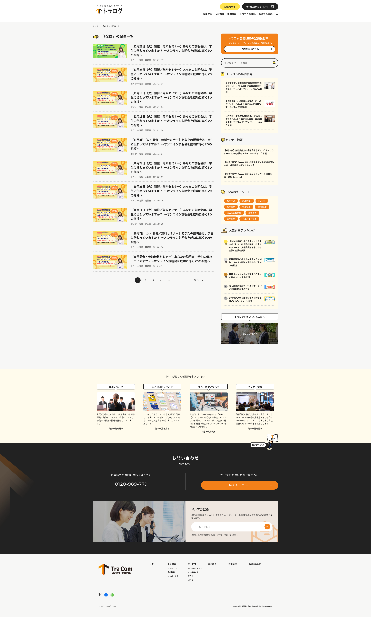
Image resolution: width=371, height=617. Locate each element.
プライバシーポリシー (215, 535)
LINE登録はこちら (249, 49)
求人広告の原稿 (234, 212)
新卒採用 (231, 218)
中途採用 (246, 206)
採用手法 (231, 200)
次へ (196, 280)
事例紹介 (212, 564)
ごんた (190, 576)
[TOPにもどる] (272, 441)
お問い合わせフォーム (239, 485)
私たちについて (174, 568)
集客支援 (232, 14)
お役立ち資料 (265, 14)
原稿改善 (252, 212)
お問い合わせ (229, 6)
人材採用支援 (193, 572)
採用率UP (262, 206)
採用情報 (233, 564)
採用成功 (231, 206)
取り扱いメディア (195, 568)
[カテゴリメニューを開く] (276, 14)
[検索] (274, 63)
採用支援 (207, 14)
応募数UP (246, 200)
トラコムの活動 (247, 14)
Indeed (261, 200)
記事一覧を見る (116, 428)
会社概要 (171, 572)
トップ (95, 26)
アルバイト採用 (249, 218)
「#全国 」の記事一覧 (110, 26)
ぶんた (190, 580)
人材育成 (219, 14)
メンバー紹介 (173, 576)
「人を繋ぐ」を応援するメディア (109, 5)
